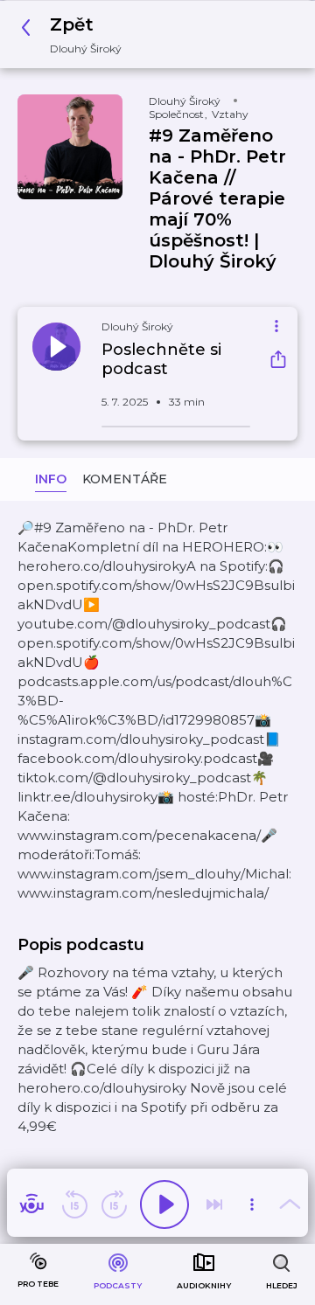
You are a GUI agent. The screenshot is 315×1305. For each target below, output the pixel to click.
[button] (76, 34)
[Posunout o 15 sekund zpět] (74, 1204)
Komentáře (124, 479)
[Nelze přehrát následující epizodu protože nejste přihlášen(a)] (214, 1204)
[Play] (164, 1204)
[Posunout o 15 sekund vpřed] (113, 1204)
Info (50, 479)
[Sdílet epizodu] (278, 361)
